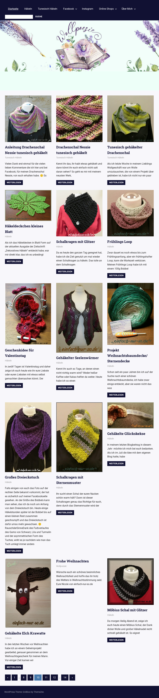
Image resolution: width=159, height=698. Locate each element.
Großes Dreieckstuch (22, 477)
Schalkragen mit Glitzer (75, 241)
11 (46, 677)
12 (54, 677)
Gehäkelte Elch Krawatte (25, 633)
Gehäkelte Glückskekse (126, 433)
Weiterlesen (14, 182)
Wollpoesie (61, 566)
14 (65, 677)
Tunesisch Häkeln (47, 8)
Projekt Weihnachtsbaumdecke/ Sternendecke (127, 355)
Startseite (13, 8)
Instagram (87, 8)
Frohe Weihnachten (72, 561)
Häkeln (28, 8)
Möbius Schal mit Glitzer (127, 610)
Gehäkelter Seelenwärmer (77, 357)
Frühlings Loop (119, 241)
